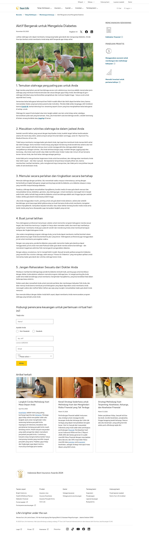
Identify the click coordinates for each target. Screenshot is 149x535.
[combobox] (34, 356)
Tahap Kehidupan (30, 15)
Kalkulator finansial (113, 37)
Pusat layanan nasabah (117, 493)
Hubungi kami (105, 2)
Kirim (21, 363)
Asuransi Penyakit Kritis (47, 499)
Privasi (29, 529)
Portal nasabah (20, 502)
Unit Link (42, 502)
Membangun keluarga (47, 15)
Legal (18, 529)
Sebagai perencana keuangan (72, 496)
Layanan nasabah (118, 2)
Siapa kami (89, 493)
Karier (130, 2)
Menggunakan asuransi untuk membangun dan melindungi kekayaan (117, 61)
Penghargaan (90, 496)
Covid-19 (24, 106)
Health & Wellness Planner (24, 496)
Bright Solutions (21, 493)
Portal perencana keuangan (24, 505)
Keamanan (42, 529)
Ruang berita (90, 502)
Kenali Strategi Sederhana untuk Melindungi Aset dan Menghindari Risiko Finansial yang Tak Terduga (73, 405)
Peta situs (57, 529)
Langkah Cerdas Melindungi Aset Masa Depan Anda (34, 403)
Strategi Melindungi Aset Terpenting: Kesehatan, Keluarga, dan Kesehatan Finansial (113, 405)
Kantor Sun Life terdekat (117, 496)
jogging (41, 118)
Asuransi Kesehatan (45, 496)
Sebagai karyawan (68, 493)
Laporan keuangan (92, 499)
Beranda (19, 15)
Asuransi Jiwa (43, 493)
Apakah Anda (21, 328)
